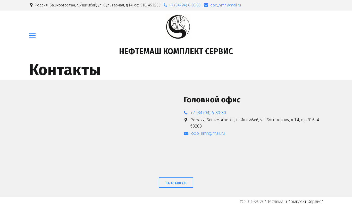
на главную (176, 183)
